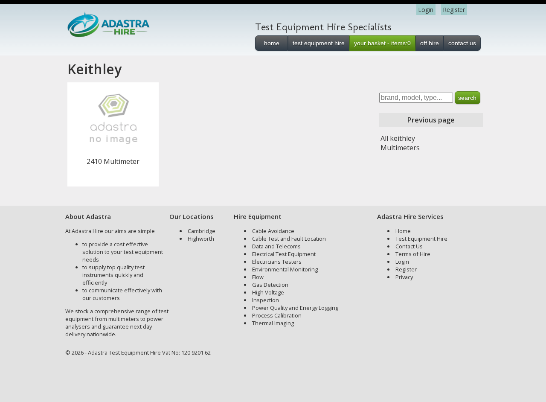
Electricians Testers (277, 261)
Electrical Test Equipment (284, 254)
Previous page (431, 120)
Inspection (265, 300)
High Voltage (268, 292)
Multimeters (400, 147)
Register (454, 10)
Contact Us (409, 246)
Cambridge (201, 231)
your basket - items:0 (382, 43)
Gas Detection (270, 284)
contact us (462, 43)
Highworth (201, 238)
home (271, 43)
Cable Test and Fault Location (289, 238)
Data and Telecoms (276, 246)
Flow (258, 277)
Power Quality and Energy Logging (295, 308)
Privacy (404, 277)
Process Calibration (277, 315)
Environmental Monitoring (285, 269)
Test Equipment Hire (421, 238)
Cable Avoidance (273, 231)
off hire (429, 43)
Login (425, 10)
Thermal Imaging (273, 323)
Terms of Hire (412, 254)
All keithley (397, 138)
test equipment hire (319, 43)
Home (403, 231)
